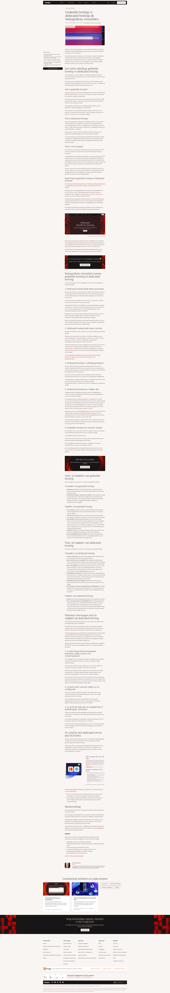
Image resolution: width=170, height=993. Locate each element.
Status (44, 958)
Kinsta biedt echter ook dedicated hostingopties (77, 745)
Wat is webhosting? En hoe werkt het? (85, 899)
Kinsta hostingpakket (98, 828)
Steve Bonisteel (68, 22)
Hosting (117, 887)
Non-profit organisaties (69, 961)
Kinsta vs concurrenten (105, 955)
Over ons (115, 943)
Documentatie (102, 952)
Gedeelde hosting (69, 92)
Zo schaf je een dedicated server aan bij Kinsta (52, 65)
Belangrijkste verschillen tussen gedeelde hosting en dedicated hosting (52, 57)
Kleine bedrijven (67, 952)
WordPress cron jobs (77, 357)
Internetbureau (67, 943)
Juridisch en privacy (118, 961)
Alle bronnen (102, 958)
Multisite (65, 964)
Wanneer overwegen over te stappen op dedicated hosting (52, 63)
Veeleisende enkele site (69, 958)
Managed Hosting (73, 242)
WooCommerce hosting (69, 955)
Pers (114, 958)
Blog (100, 943)
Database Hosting (107, 968)
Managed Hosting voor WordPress (96, 184)
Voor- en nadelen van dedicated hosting (52, 60)
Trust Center (70, 977)
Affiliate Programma (83, 946)
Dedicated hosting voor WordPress (52, 955)
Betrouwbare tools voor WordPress (87, 958)
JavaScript (104, 883)
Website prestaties (115, 883)
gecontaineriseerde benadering (77, 184)
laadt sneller (70, 294)
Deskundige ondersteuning (85, 949)
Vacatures (115, 946)
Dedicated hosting (69, 121)
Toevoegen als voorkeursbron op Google (92, 22)
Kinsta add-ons (47, 952)
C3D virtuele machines (88, 194)
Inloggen (113, 2)
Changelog (101, 949)
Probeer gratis (121, 2)
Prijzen (44, 943)
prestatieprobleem (92, 309)
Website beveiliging (107, 887)
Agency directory (82, 955)
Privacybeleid (78, 977)
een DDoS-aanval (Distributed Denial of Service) (84, 413)
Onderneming (67, 946)
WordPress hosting (70, 8)
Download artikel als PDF (53, 68)
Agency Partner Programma (85, 952)
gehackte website (83, 399)
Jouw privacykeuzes (86, 977)
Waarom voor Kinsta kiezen (120, 952)
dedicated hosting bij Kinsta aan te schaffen (78, 789)
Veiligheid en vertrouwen (119, 955)
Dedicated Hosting (84, 242)
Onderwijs (66, 949)
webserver (72, 350)
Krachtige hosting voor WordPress (52, 899)
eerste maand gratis (78, 856)
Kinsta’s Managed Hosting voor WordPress (75, 823)
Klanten (101, 946)
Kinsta (73, 864)
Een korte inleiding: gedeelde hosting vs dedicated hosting (52, 55)
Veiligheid (45, 949)
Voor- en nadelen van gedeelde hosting (52, 59)
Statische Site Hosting (119, 968)
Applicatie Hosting (95, 968)
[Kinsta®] (47, 2)
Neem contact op (117, 949)
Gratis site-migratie (83, 943)
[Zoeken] (108, 2)
